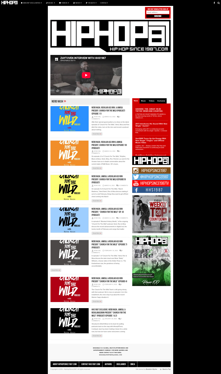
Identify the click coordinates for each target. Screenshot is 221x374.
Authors (108, 364)
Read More (97, 134)
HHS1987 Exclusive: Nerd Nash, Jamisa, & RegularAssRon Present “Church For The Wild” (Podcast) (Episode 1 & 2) (109, 312)
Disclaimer (121, 364)
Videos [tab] (151, 101)
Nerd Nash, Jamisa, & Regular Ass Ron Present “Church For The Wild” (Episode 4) (109, 280)
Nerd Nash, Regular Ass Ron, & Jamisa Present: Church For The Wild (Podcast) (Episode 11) (108, 110)
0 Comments (123, 185)
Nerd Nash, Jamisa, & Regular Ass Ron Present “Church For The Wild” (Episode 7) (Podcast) (109, 244)
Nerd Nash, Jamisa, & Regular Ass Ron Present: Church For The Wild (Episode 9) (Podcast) (109, 179)
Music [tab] (143, 101)
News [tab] (136, 101)
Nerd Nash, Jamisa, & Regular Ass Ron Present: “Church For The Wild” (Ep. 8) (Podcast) (108, 212)
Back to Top (167, 369)
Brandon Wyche (151, 369)
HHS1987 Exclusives (31, 3)
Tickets (91, 3)
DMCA (132, 364)
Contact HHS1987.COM (90, 364)
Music (50, 3)
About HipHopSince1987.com (65, 364)
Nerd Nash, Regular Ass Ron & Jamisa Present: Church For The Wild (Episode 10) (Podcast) (109, 145)
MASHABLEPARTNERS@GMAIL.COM (110, 355)
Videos (64, 3)
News (77, 3)
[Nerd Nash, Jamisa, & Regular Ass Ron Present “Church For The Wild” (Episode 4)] (70, 289)
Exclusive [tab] (161, 101)
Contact (104, 3)
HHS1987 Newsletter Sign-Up (158, 9)
